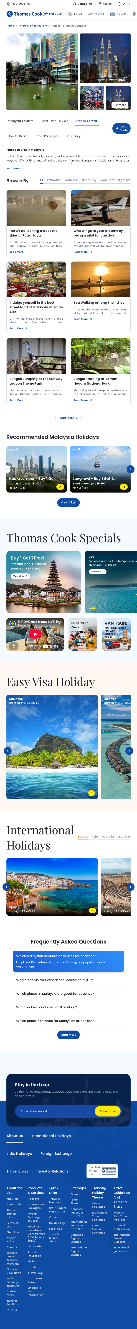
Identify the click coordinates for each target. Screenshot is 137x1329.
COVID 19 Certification (121, 1227)
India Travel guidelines (121, 1249)
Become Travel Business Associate (12, 1258)
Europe (83, 837)
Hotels (121, 14)
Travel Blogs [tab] (17, 1171)
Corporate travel (35, 1280)
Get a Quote (124, 128)
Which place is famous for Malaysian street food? (56, 1021)
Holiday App (57, 1223)
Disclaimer (13, 1232)
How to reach (18, 136)
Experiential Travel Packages (99, 1216)
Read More (16, 252)
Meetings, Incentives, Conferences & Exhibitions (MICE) (36, 1234)
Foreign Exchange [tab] (56, 1153)
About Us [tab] (14, 1135)
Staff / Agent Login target (57, 1209)
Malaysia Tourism (20, 121)
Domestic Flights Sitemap (77, 1238)
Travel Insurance (34, 1254)
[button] (90, 608)
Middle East (125, 837)
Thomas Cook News (13, 1271)
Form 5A (11, 1310)
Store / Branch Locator (11, 1213)
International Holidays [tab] (51, 1135)
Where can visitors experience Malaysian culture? (55, 980)
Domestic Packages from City (77, 1212)
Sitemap (76, 1194)
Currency (73, 136)
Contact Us (84, 4)
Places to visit (86, 121)
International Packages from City (79, 1225)
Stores (107, 4)
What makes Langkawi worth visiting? (46, 1007)
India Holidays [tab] (19, 1153)
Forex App (55, 1229)
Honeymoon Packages (36, 1206)
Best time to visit (55, 121)
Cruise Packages (98, 1205)
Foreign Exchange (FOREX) (34, 1217)
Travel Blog (35, 1273)
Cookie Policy (11, 1293)
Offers (53, 1217)
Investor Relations (12, 1302)
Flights (99, 14)
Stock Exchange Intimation (13, 1282)
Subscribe (108, 1111)
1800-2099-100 (21, 4)
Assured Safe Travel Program (120, 1216)
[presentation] (6, 469)
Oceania (108, 837)
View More (18, 576)
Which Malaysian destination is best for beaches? (56, 956)
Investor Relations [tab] (52, 1171)
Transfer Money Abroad (54, 1238)
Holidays (33, 1199)
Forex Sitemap (76, 1201)
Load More (66, 418)
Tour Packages (48, 136)
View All (66, 502)
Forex (78, 14)
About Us (12, 1199)
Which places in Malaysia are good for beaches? (55, 993)
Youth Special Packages (98, 1229)
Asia (95, 837)
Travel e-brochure (55, 1200)
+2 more (120, 105)
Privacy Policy (11, 1239)
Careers (11, 1247)
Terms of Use (12, 1224)
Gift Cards (34, 1246)
